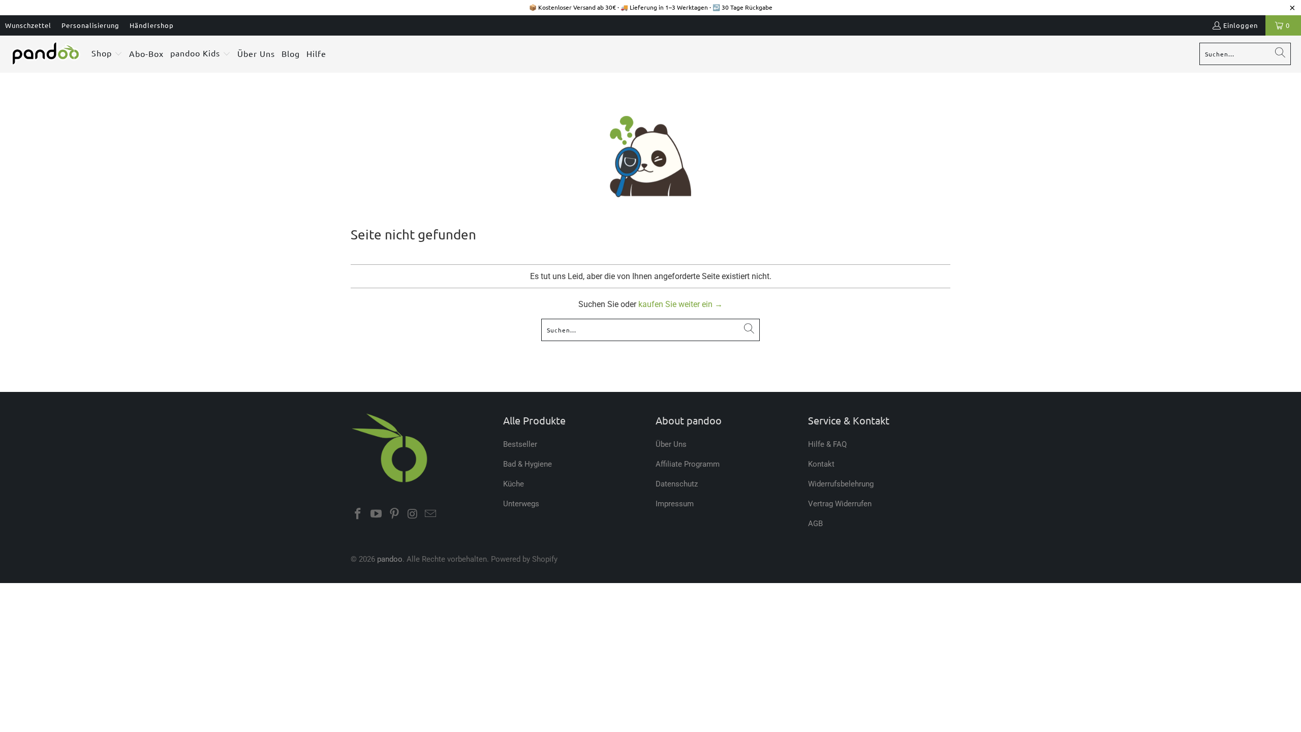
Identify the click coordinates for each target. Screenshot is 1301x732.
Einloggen (1240, 25)
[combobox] (1245, 54)
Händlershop (152, 25)
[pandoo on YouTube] (376, 514)
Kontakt (821, 464)
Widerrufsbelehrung (841, 484)
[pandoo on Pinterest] (394, 514)
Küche (513, 484)
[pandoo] (45, 54)
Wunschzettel (28, 25)
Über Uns (671, 444)
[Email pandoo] (431, 514)
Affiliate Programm (688, 464)
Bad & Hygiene (527, 464)
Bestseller (520, 444)
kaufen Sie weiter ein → (680, 304)
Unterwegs (521, 503)
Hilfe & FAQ (827, 444)
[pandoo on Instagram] (412, 514)
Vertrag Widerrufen (840, 503)
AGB (815, 523)
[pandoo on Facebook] (358, 514)
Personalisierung (90, 25)
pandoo (389, 559)
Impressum (675, 503)
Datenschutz (677, 484)
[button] (106, 54)
